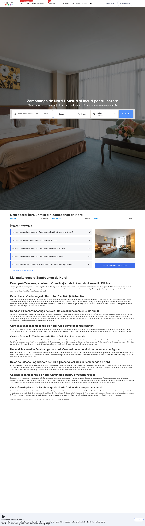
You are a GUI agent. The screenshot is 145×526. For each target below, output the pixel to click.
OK (139, 519)
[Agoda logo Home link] (9, 3)
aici (52, 524)
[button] (51, 232)
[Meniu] (90, 3)
